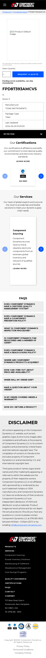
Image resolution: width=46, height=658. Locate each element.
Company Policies (23, 653)
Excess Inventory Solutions (17, 559)
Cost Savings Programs (15, 572)
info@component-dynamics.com (26, 525)
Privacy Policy (23, 646)
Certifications (13, 583)
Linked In (6, 615)
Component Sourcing (15, 555)
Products (6, 12)
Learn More (23, 161)
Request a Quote (28, 74)
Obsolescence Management (18, 568)
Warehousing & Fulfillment (17, 564)
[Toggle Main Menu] (4, 4)
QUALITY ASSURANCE (15, 579)
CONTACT (10, 592)
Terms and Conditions (23, 650)
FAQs (7, 587)
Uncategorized (20, 12)
